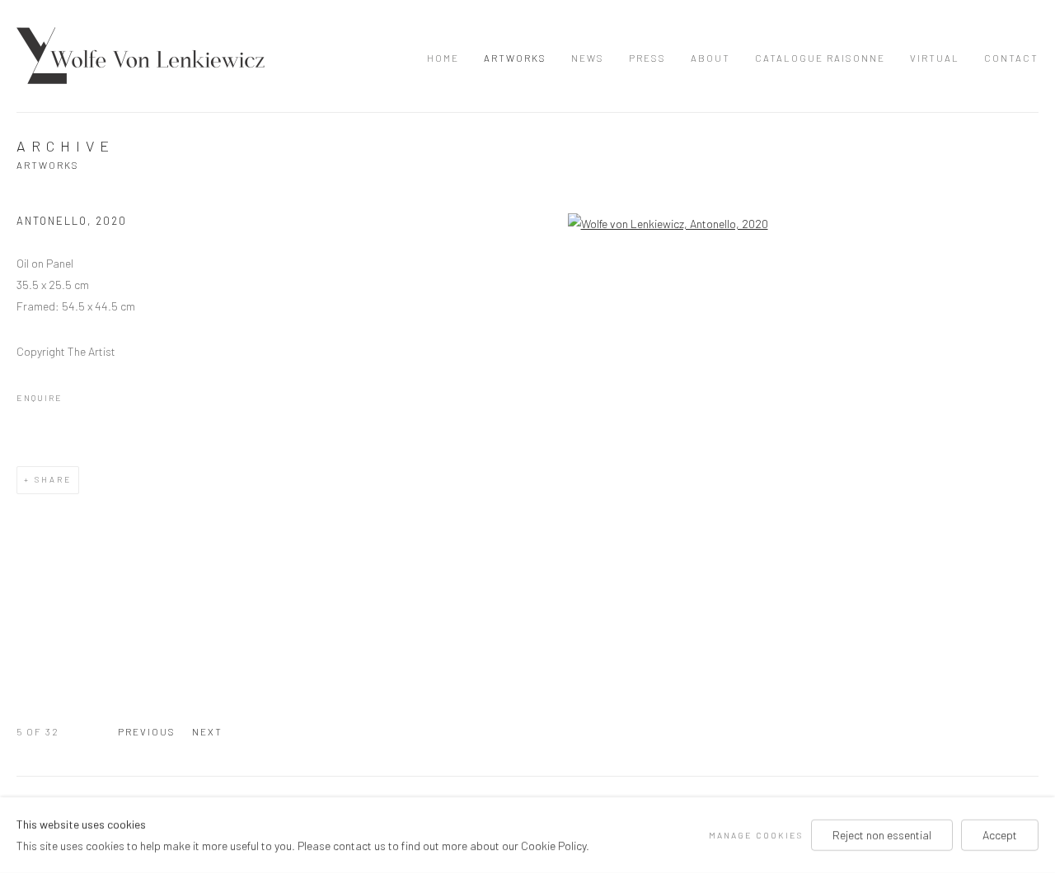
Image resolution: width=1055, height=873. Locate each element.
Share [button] (53, 479)
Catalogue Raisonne (820, 57)
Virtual (934, 57)
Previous (147, 731)
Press (647, 57)
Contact (1011, 57)
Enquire (39, 397)
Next (207, 731)
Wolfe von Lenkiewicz (140, 55)
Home (443, 57)
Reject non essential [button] (881, 835)
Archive (65, 146)
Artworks (515, 57)
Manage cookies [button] (756, 834)
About (710, 57)
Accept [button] (999, 835)
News (587, 57)
